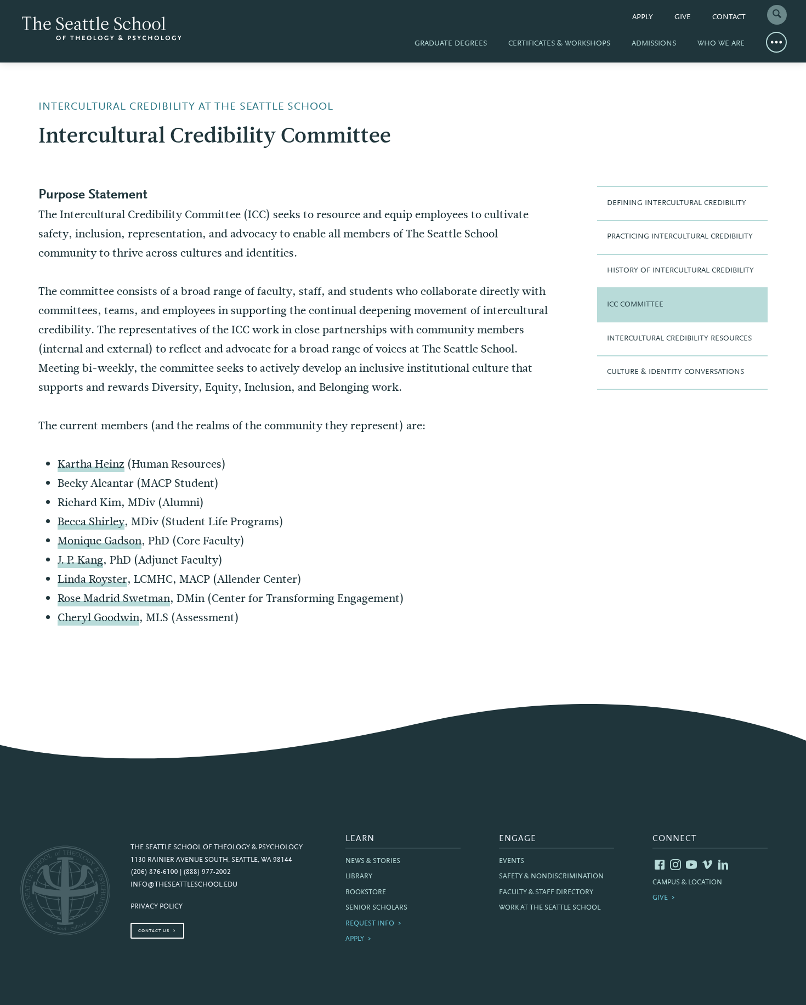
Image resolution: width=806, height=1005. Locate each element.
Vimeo (707, 865)
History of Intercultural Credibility (680, 271)
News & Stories (372, 861)
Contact (729, 17)
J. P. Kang (80, 560)
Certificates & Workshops (559, 44)
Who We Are (721, 44)
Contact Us (153, 931)
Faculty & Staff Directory (546, 892)
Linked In (723, 865)
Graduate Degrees (451, 44)
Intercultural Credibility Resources (679, 339)
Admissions (654, 44)
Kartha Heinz (91, 464)
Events (511, 861)
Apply (642, 17)
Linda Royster (92, 579)
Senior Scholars (376, 908)
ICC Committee (635, 305)
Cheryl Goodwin (98, 618)
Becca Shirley (91, 522)
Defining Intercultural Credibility (676, 203)
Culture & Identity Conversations (675, 372)
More (776, 42)
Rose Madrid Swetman (114, 598)
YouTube (691, 865)
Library (358, 876)
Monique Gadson (99, 541)
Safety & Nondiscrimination (551, 876)
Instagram (675, 865)
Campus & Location (687, 882)
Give (682, 17)
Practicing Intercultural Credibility (680, 237)
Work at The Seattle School (549, 908)
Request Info (369, 924)
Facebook (659, 865)
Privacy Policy (156, 907)
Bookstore (365, 892)
